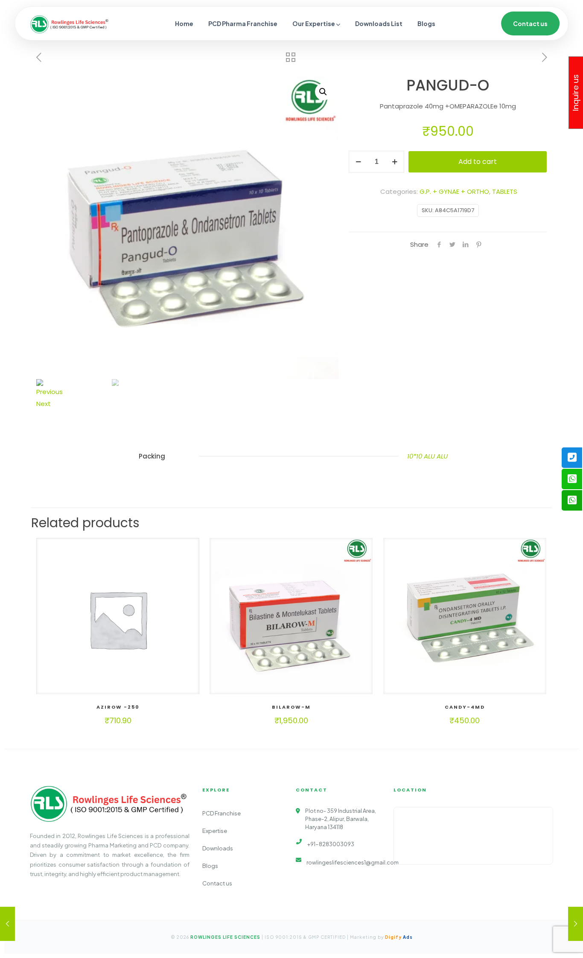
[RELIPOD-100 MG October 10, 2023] (575, 924)
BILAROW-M (291, 707)
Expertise (214, 830)
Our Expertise (314, 23)
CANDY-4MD (465, 707)
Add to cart (477, 161)
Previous (49, 391)
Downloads (217, 848)
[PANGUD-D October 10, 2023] (7, 924)
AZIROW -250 (118, 707)
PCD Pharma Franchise (242, 23)
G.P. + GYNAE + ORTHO (454, 191)
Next (43, 403)
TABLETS (504, 191)
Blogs (426, 23)
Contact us (530, 23)
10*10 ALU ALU (427, 456)
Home (184, 23)
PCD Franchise (221, 813)
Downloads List (378, 23)
